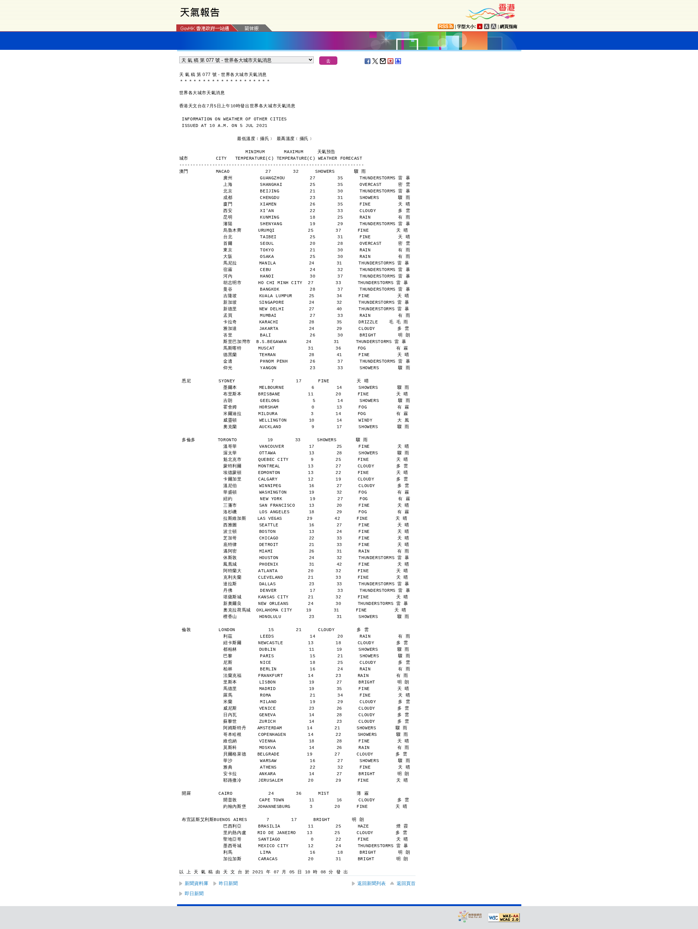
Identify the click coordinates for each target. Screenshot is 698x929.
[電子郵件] (383, 61)
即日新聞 (194, 893)
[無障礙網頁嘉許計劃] (470, 916)
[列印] (398, 61)
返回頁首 (406, 883)
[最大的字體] (494, 26)
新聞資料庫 (196, 883)
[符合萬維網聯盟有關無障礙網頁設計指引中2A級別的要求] (504, 917)
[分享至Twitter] (375, 61)
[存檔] (391, 61)
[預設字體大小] (480, 26)
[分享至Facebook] (368, 61)
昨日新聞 (228, 883)
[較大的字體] (487, 26)
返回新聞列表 (371, 883)
